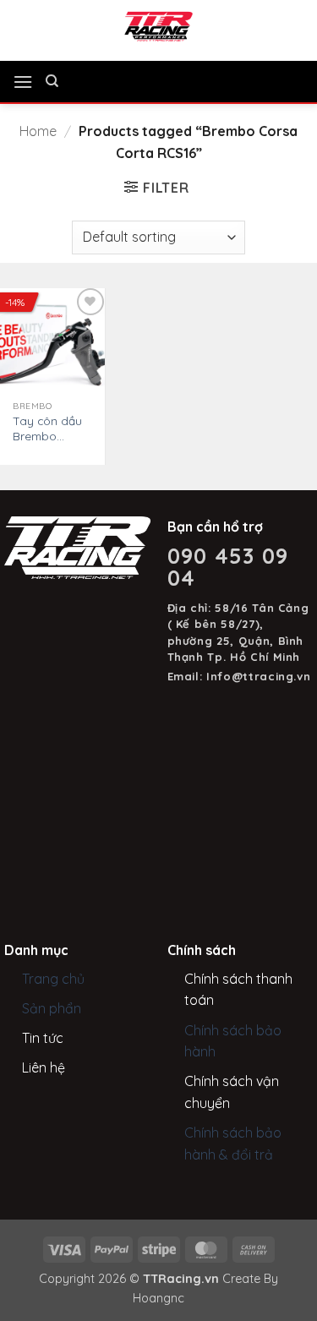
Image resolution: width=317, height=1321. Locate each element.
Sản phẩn (51, 1008)
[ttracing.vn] (158, 26)
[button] (23, 81)
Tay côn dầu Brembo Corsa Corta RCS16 (47, 428)
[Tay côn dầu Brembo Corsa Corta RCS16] (52, 340)
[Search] (52, 81)
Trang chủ (53, 978)
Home (38, 131)
